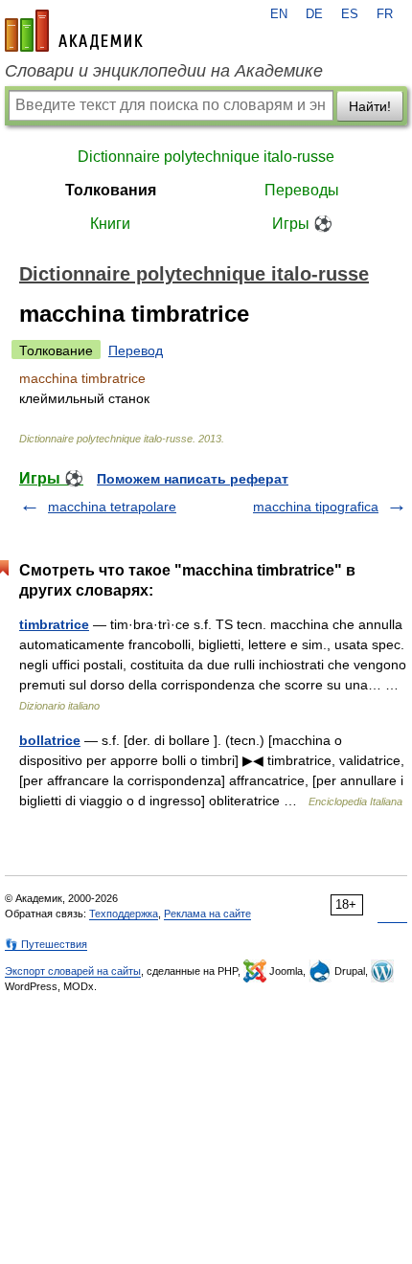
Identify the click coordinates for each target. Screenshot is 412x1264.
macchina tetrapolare (112, 506)
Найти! (370, 106)
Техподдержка (123, 913)
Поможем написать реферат (192, 478)
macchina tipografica (315, 506)
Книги (110, 223)
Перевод (135, 350)
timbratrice (54, 624)
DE (314, 14)
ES (349, 14)
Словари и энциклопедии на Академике (164, 70)
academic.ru (74, 31)
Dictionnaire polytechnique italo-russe (206, 156)
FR (385, 14)
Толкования (110, 190)
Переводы (301, 190)
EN (278, 14)
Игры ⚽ (302, 223)
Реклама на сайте (207, 913)
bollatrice (49, 740)
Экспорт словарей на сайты (73, 971)
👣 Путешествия (46, 944)
